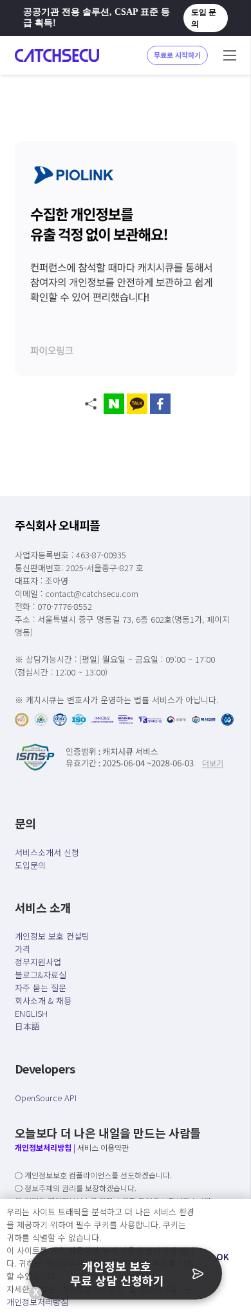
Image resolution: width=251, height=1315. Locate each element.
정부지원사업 (38, 962)
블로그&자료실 (40, 975)
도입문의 (30, 865)
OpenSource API (46, 1098)
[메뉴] (230, 55)
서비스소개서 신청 (47, 852)
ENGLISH (31, 1013)
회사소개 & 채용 (43, 1000)
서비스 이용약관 (103, 1147)
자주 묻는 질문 (40, 987)
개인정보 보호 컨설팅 (52, 936)
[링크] (57, 55)
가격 (22, 949)
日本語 (27, 1026)
